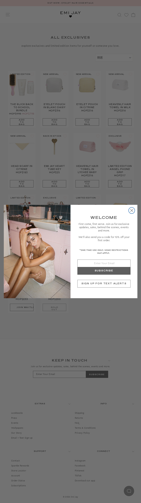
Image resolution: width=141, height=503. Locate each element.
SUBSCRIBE (104, 270)
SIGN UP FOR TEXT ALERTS (104, 283)
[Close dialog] (132, 210)
